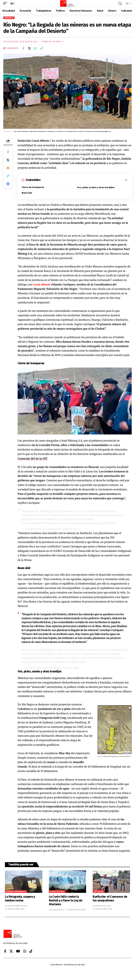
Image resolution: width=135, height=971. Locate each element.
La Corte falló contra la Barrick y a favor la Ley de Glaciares (65, 900)
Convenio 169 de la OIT (32, 458)
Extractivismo (57, 891)
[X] (11, 951)
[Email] (8, 168)
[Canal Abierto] (67, 3)
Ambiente (8, 18)
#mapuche (28, 657)
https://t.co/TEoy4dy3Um (37, 661)
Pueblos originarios (16, 891)
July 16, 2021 (72, 529)
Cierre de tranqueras (33, 187)
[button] (6, 3)
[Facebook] (5, 951)
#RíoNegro (46, 511)
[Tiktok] (31, 951)
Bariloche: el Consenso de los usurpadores (110, 898)
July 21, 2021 (72, 667)
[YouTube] (18, 951)
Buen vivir (27, 193)
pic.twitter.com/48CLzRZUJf (69, 661)
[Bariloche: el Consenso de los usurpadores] (111, 881)
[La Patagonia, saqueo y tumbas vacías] (23, 881)
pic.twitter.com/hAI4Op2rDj (99, 523)
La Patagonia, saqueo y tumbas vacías (20, 898)
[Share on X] (29, 48)
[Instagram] (24, 951)
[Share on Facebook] (23, 48)
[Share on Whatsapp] (35, 48)
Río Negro (99, 891)
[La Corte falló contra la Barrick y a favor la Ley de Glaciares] (67, 881)
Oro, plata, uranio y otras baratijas (96, 187)
